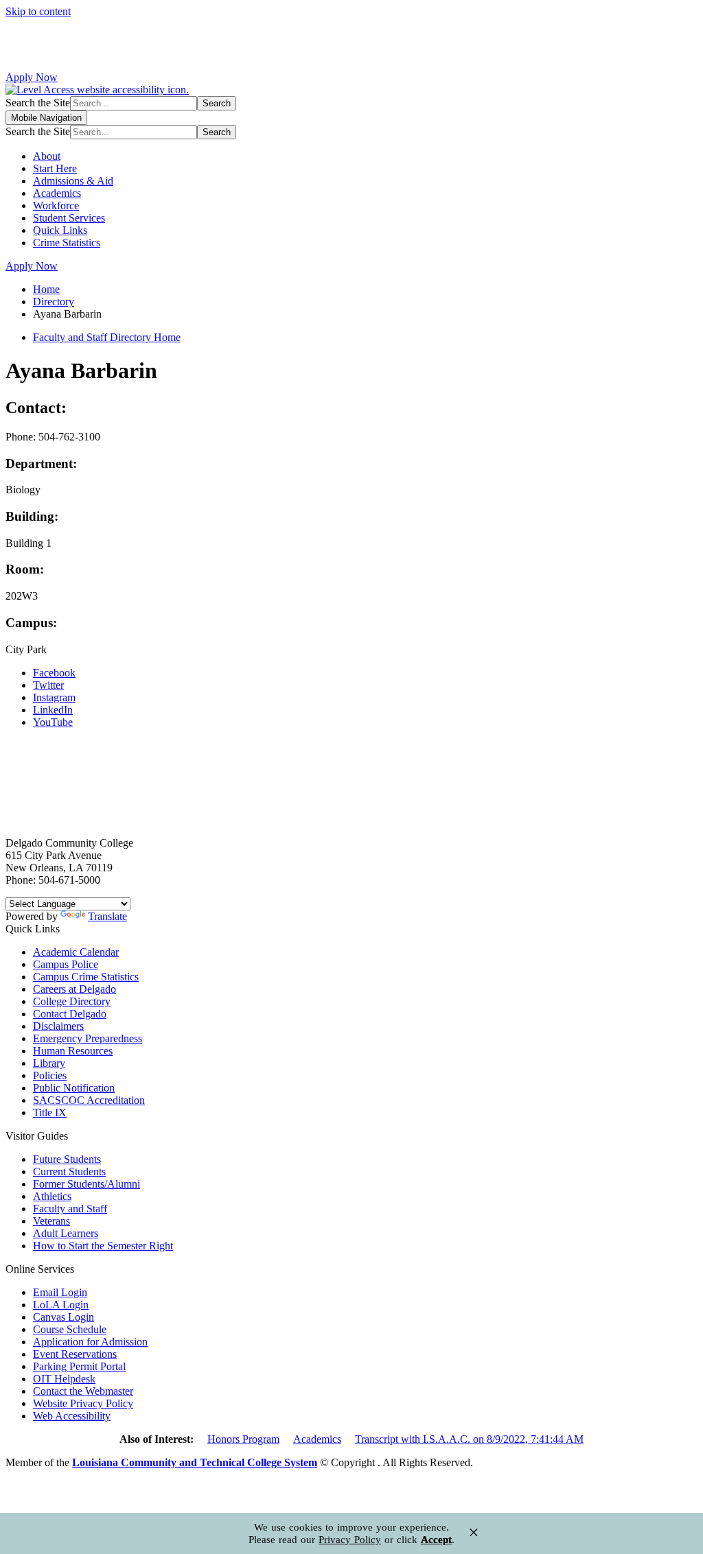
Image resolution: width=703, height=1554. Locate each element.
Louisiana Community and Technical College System (194, 1462)
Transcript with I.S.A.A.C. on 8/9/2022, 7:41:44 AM (469, 1439)
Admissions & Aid (73, 181)
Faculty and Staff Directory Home (107, 337)
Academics (57, 193)
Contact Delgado (69, 1014)
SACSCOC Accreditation (89, 1100)
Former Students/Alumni (86, 1184)
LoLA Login (61, 1304)
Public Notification (74, 1088)
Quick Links (60, 230)
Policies (50, 1075)
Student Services (69, 218)
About (46, 156)
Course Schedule (69, 1329)
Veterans (51, 1221)
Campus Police (65, 964)
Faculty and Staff (70, 1208)
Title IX (50, 1112)
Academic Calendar (76, 952)
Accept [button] (436, 1539)
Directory (53, 301)
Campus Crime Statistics (86, 976)
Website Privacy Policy (83, 1403)
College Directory (72, 1001)
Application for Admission (90, 1341)
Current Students (69, 1171)
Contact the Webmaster (83, 1391)
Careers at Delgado (74, 989)
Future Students (67, 1159)
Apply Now (31, 77)
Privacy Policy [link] (350, 1539)
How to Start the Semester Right (103, 1245)
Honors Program (243, 1439)
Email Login (60, 1292)
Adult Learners (65, 1233)
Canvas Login (63, 1317)
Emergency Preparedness (87, 1038)
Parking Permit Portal (79, 1366)
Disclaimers (58, 1026)
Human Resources (73, 1051)
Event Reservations (75, 1354)
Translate (107, 916)
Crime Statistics (66, 242)
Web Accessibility (72, 1416)
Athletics (52, 1196)
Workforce (56, 205)
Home (46, 289)
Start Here (55, 168)
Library (49, 1063)
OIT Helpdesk (64, 1379)
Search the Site (37, 102)
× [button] (473, 1532)
